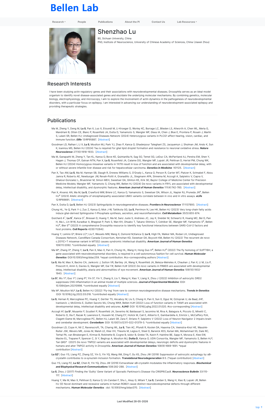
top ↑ (259, 407)
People (82, 21)
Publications (105, 21)
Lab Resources (186, 21)
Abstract (104, 139)
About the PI (132, 21)
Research (58, 21)
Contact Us (158, 21)
